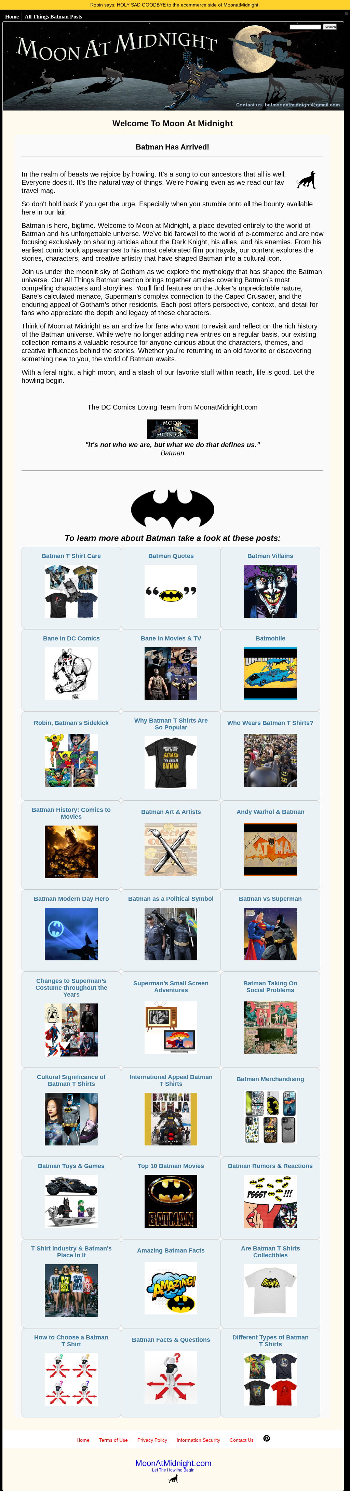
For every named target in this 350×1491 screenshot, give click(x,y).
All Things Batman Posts (53, 17)
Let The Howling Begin (173, 1470)
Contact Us (242, 1440)
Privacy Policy (152, 1440)
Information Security (198, 1440)
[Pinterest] (266, 1440)
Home (12, 17)
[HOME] (122, 66)
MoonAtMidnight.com (173, 1463)
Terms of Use (113, 1440)
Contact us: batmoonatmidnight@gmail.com (288, 104)
